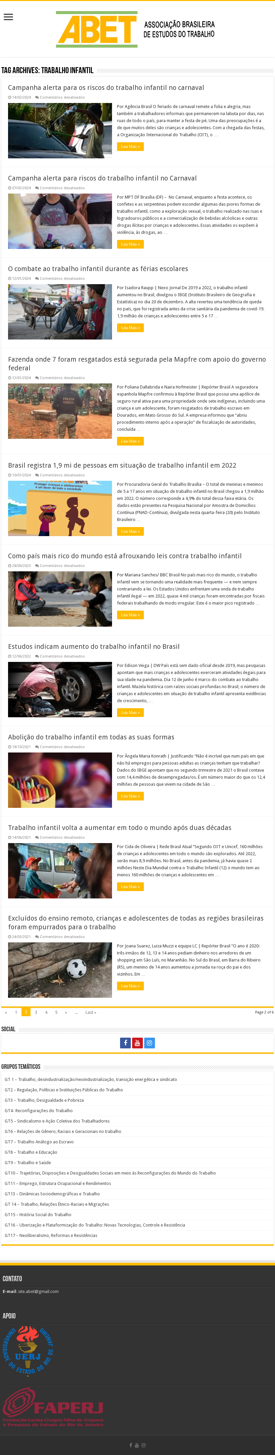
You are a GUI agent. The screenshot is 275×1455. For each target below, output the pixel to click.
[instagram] (149, 1043)
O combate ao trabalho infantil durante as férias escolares (98, 269)
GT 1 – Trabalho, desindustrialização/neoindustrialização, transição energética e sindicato (91, 1079)
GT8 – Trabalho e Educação (31, 1152)
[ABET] (137, 28)
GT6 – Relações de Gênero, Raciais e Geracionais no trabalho (63, 1131)
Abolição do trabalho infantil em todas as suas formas (91, 737)
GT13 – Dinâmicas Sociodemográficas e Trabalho (52, 1193)
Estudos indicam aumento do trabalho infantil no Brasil (94, 646)
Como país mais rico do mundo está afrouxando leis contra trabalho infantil (125, 556)
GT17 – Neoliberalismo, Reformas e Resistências (51, 1235)
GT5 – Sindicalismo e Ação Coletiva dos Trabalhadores (57, 1121)
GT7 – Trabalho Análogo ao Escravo (39, 1141)
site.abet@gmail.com (38, 1291)
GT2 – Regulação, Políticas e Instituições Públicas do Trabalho (64, 1089)
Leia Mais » (130, 146)
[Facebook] (125, 1043)
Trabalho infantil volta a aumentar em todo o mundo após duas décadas (119, 828)
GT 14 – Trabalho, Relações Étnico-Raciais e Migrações (57, 1204)
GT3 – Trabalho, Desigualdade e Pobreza (44, 1100)
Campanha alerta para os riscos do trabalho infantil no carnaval (106, 88)
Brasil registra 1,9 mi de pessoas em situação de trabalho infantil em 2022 (122, 465)
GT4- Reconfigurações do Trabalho (39, 1110)
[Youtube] (137, 1043)
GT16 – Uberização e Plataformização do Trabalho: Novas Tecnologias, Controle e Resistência (95, 1225)
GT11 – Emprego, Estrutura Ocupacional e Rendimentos (58, 1183)
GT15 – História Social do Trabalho (38, 1214)
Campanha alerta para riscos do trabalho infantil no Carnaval (102, 178)
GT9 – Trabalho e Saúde (28, 1162)
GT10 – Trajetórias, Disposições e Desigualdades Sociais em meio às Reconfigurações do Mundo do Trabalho (110, 1173)
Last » (91, 1012)
